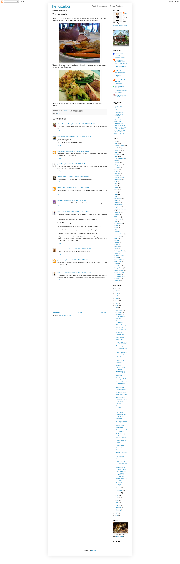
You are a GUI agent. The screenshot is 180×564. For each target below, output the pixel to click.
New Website (118, 92)
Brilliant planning (121, 325)
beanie (116, 244)
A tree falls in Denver (119, 357)
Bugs (115, 183)
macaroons (117, 278)
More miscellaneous (120, 72)
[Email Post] (70, 110)
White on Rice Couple (120, 134)
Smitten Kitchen (118, 123)
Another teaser (120, 445)
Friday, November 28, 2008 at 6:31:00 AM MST (74, 164)
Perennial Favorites (121, 91)
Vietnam (116, 217)
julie (59, 260)
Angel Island (118, 207)
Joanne (60, 176)
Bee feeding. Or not (121, 346)
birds (115, 181)
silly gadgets (118, 165)
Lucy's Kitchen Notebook (118, 115)
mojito (116, 192)
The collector (119, 447)
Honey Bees (119, 536)
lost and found (118, 259)
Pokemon (117, 280)
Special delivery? (121, 440)
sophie (116, 148)
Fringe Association (120, 66)
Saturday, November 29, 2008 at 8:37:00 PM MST (77, 249)
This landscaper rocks (120, 406)
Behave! (118, 365)
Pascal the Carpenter (120, 209)
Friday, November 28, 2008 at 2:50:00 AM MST (79, 136)
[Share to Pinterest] (82, 111)
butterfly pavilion (119, 251)
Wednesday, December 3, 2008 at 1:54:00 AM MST (77, 273)
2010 (116, 303)
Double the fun (120, 360)
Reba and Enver (119, 234)
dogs (115, 143)
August (118, 493)
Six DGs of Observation (117, 120)
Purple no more (120, 450)
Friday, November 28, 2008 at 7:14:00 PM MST (76, 211)
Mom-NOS (117, 118)
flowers (116, 152)
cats (115, 221)
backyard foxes (118, 268)
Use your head (120, 456)
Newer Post (56, 312)
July (117, 495)
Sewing (116, 215)
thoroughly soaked (119, 57)
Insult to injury (120, 425)
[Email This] (74, 111)
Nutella (116, 229)
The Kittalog (60, 6)
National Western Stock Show (119, 178)
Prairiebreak (118, 60)
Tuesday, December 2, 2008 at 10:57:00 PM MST (74, 260)
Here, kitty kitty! (120, 375)
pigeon (116, 227)
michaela (60, 249)
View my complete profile (120, 25)
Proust (116, 249)
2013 (116, 296)
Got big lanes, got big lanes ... (121, 415)
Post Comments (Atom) (66, 315)
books (116, 160)
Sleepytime (119, 418)
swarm (116, 187)
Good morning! (120, 397)
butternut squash (119, 270)
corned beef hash (119, 272)
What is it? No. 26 (121, 332)
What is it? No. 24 (121, 438)
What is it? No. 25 (121, 392)
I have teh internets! (121, 461)
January (118, 510)
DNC (115, 196)
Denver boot (117, 236)
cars (115, 185)
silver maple (117, 261)
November (119, 312)
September (119, 490)
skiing (116, 200)
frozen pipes (117, 274)
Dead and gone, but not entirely (121, 353)
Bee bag (118, 318)
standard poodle (119, 146)
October (118, 488)
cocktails (116, 175)
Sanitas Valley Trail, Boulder (121, 479)
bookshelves (118, 204)
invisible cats (118, 223)
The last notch (120, 327)
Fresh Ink (118, 75)
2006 (116, 515)
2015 (116, 291)
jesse (59, 164)
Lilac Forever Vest (119, 67)
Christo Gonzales (63, 124)
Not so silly (119, 363)
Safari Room (118, 266)
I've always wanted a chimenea (121, 430)
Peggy (59, 187)
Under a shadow (120, 337)
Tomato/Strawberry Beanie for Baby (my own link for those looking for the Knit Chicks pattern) (120, 129)
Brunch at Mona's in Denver (121, 453)
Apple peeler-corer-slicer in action (121, 342)
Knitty (116, 110)
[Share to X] (78, 111)
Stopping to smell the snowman (121, 315)
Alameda (117, 202)
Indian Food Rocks (120, 95)
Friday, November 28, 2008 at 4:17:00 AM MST (76, 151)
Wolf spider (119, 482)
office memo (117, 219)
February (119, 507)
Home (80, 312)
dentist (116, 253)
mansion (116, 240)
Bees (115, 156)
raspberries (117, 198)
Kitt (59, 211)
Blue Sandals (61, 136)
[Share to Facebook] (80, 111)
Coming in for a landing (120, 368)
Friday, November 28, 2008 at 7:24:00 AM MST (75, 176)
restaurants (117, 154)
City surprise (119, 412)
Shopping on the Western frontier (121, 468)
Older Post (103, 312)
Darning (116, 263)
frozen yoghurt (118, 276)
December (119, 310)
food (58, 113)
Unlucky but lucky (121, 390)
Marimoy (60, 151)
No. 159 (117, 77)
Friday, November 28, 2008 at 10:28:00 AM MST (75, 187)
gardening (117, 150)
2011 (116, 300)
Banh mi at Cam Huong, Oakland (121, 372)
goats (116, 194)
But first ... (118, 442)
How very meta (120, 334)
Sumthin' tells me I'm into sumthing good (122, 383)
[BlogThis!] (76, 111)
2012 (116, 298)
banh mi (116, 238)
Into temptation (120, 387)
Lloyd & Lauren (118, 112)
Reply (59, 131)
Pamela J (118, 70)
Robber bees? (120, 339)
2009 (116, 305)
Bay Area (117, 163)
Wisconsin (117, 167)
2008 (116, 308)
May (117, 500)
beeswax (117, 246)
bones (116, 190)
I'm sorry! (118, 403)
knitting (116, 169)
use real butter (119, 86)
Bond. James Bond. (121, 394)
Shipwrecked (119, 427)
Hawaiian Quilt (118, 83)
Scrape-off (117, 212)
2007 (116, 513)
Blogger (93, 550)
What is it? (117, 173)
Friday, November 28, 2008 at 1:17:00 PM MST (74, 200)
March (118, 505)
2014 (116, 293)
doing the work (118, 87)
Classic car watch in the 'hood (121, 400)
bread (116, 171)
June (117, 498)
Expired (118, 410)
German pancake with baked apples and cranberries (121, 474)
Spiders (116, 242)
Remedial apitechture (120, 321)
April (117, 502)
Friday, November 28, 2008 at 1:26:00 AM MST (81, 124)
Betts (59, 200)
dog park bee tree (119, 255)
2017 (116, 288)
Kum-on (118, 459)
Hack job (118, 485)
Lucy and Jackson (119, 158)
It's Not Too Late (119, 96)
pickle (116, 225)
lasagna (116, 257)
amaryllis (117, 232)
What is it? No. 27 (121, 330)
